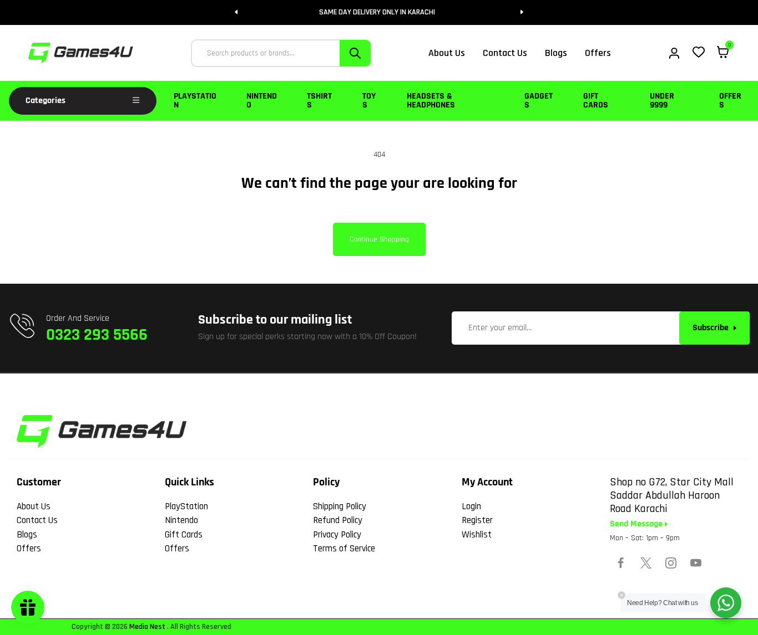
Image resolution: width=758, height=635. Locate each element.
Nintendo (261, 100)
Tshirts (319, 100)
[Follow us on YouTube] (696, 563)
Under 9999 (662, 100)
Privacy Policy (337, 535)
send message (637, 524)
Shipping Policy (339, 506)
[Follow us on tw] (646, 563)
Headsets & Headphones (431, 100)
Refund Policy (337, 520)
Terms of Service (344, 548)
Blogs (27, 535)
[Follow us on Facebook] (621, 563)
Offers (730, 100)
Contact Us (37, 520)
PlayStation (195, 100)
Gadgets (538, 100)
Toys (369, 100)
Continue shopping (379, 239)
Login (471, 506)
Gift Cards (595, 100)
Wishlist (477, 535)
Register (477, 520)
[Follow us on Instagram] (671, 563)
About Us (33, 506)
